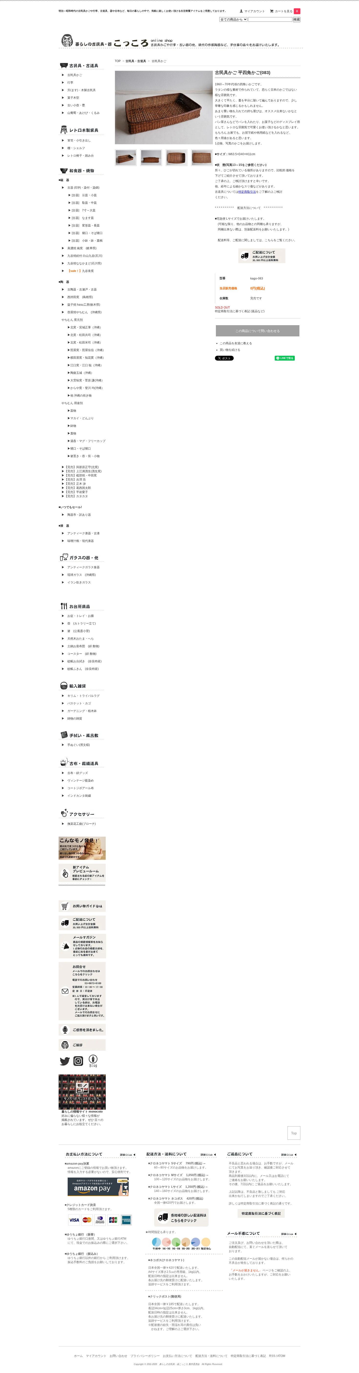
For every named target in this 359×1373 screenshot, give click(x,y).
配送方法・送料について (211, 1356)
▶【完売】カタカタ (75, 496)
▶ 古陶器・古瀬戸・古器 (79, 289)
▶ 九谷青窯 (78, 271)
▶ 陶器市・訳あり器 (76, 514)
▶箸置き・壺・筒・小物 (83, 456)
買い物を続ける (230, 350)
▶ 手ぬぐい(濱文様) (76, 745)
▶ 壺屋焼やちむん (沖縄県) (82, 312)
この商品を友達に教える (236, 343)
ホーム (78, 1356)
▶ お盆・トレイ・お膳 (78, 616)
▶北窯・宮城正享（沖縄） (85, 327)
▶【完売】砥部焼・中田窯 (79, 475)
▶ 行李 (66, 82)
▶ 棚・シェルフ (73, 148)
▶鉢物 (71, 426)
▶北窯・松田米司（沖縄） (85, 342)
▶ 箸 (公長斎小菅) (76, 631)
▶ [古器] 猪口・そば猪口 (85, 233)
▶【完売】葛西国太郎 (76, 488)
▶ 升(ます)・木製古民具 (77, 90)
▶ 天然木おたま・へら (78, 638)
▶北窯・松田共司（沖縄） (85, 335)
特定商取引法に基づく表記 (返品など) (239, 311)
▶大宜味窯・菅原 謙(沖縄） (85, 380)
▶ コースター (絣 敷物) (79, 653)
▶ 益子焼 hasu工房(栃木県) (81, 304)
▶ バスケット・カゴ (76, 703)
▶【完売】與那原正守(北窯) (80, 467)
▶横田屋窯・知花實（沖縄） (86, 357)
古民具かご (158, 61)
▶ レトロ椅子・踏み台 (78, 155)
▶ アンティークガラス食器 (81, 567)
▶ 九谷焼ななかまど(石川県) (82, 263)
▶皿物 (71, 410)
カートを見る (286, 11)
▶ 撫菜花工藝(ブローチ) (77, 824)
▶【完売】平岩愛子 (75, 492)
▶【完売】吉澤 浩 (75, 479)
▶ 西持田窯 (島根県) (77, 297)
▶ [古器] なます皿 (81, 218)
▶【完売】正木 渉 (74, 483)
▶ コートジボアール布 (76, 788)
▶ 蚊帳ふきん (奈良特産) (80, 669)
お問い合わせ (118, 1356)
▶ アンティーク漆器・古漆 (81, 533)
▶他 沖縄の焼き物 (79, 395)
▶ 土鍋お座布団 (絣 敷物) (80, 646)
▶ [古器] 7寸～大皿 (81, 210)
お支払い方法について (177, 1356)
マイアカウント (254, 11)
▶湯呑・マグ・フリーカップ (86, 441)
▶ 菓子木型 (69, 97)
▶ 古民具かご (70, 75)
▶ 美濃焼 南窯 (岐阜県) (79, 248)
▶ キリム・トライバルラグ (81, 695)
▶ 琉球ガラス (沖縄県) (79, 575)
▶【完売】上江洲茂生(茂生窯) (82, 471)
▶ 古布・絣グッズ (73, 773)
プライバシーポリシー (145, 1356)
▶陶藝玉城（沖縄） (80, 373)
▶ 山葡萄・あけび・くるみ (79, 113)
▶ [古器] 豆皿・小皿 (82, 195)
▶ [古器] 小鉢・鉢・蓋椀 (85, 240)
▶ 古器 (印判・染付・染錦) (80, 187)
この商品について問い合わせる (257, 331)
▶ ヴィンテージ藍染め (76, 780)
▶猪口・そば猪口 (79, 448)
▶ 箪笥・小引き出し (76, 140)
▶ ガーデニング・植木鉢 (78, 711)
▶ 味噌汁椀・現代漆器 (78, 541)
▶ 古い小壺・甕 (73, 105)
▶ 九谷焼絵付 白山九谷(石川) (80, 255)
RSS (272, 1356)
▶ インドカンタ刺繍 (75, 795)
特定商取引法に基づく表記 (248, 1356)
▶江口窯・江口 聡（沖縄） (85, 365)
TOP (118, 61)
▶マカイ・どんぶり (80, 418)
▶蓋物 (71, 433)
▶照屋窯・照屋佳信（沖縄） (86, 350)
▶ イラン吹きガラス (76, 582)
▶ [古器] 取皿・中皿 (82, 202)
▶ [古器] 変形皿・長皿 (84, 225)
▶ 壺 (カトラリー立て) (79, 623)
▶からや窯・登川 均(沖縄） (85, 388)
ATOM (281, 1356)
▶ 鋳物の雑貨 (72, 718)
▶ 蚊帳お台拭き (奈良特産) (82, 661)
